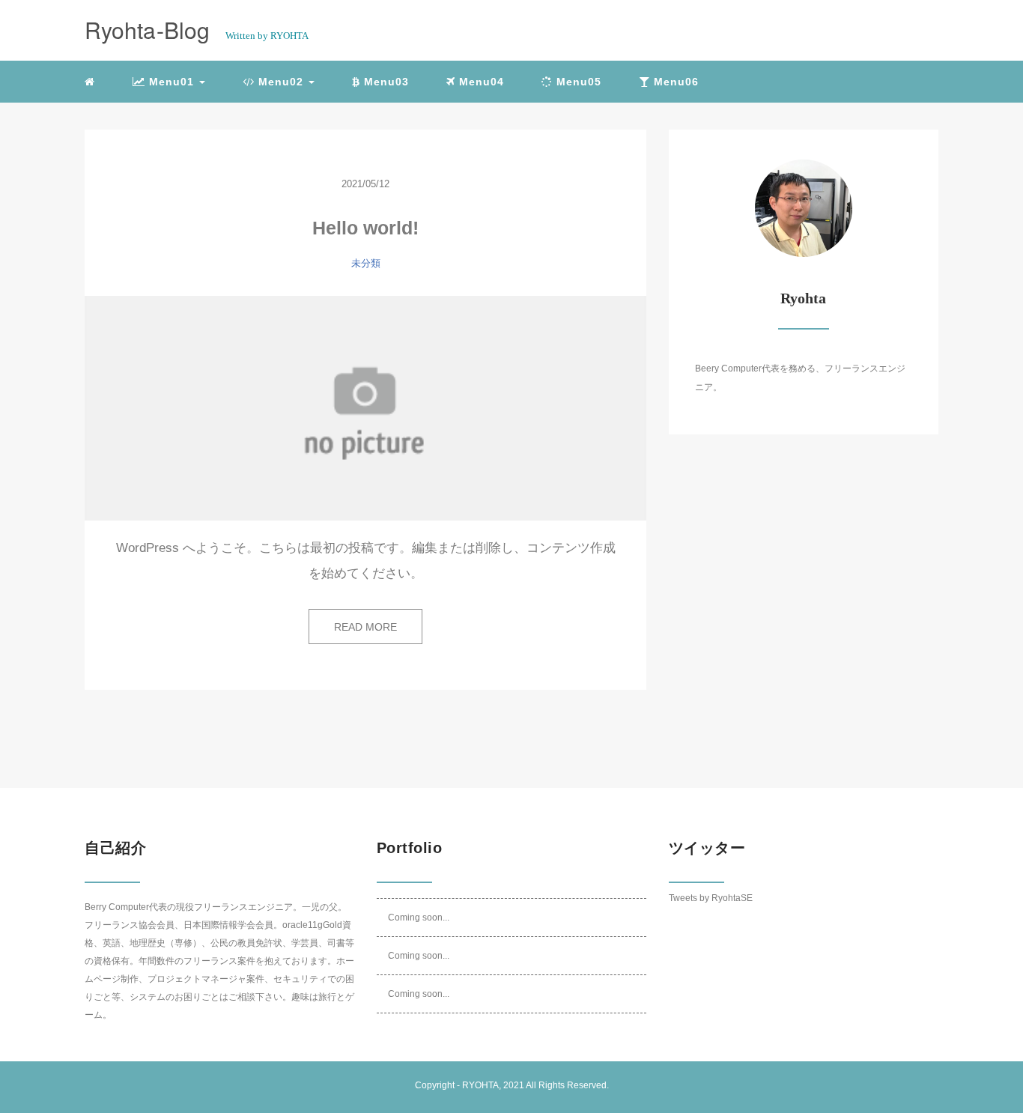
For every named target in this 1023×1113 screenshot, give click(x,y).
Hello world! (365, 227)
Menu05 (577, 82)
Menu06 (674, 82)
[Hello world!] (365, 408)
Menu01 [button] (171, 82)
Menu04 (479, 82)
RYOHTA (480, 1085)
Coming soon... (418, 917)
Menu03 (384, 82)
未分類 (365, 263)
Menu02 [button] (281, 82)
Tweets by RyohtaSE (711, 898)
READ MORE (365, 627)
